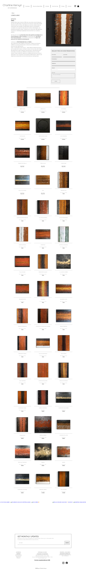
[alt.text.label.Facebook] (66, 562)
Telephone (54, 63)
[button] (78, 6)
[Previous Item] (48, 29)
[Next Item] (79, 29)
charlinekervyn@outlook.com (65, 554)
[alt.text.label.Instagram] (75, 6)
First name (54, 54)
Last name (65, 54)
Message (53, 72)
